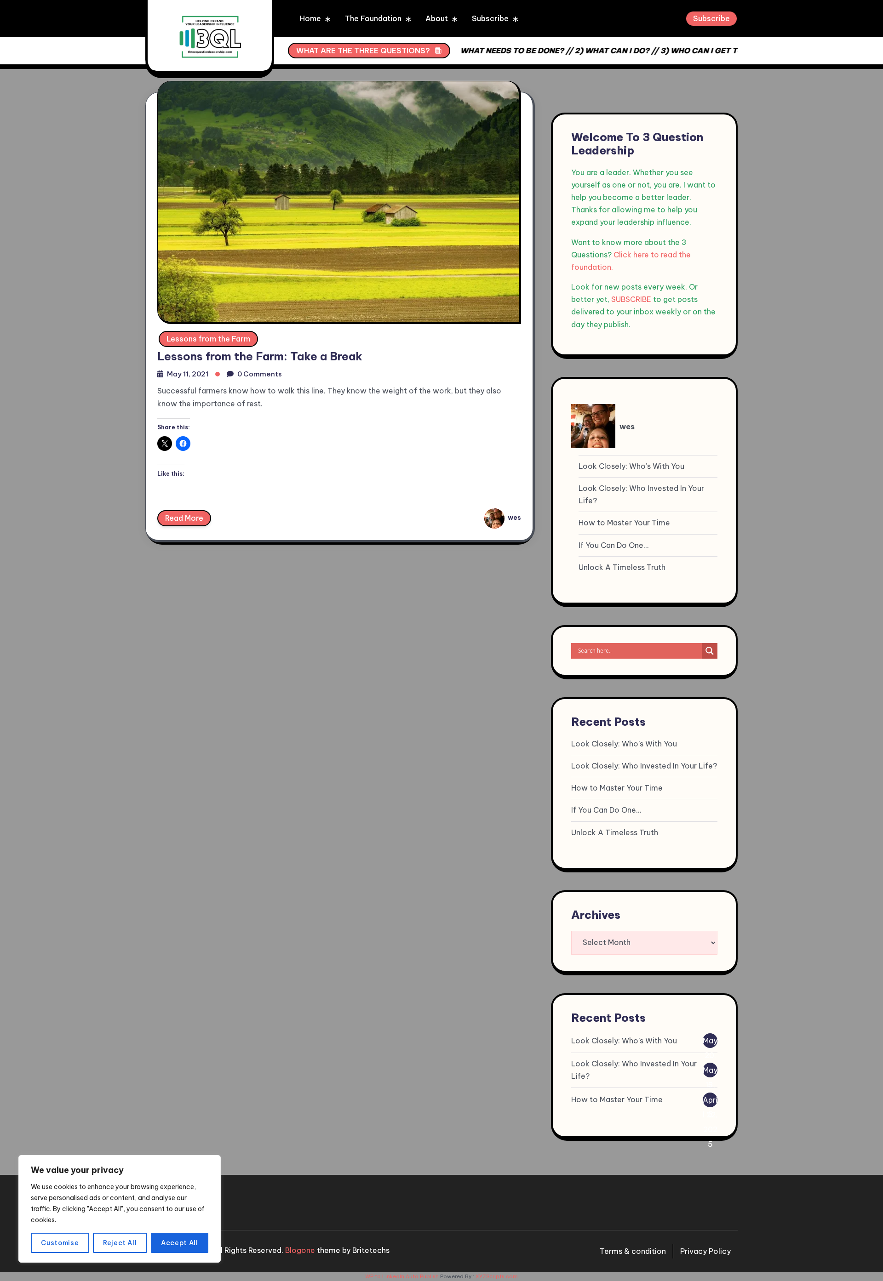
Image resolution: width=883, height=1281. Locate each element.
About (436, 18)
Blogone (300, 1250)
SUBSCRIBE (631, 299)
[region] (119, 1209)
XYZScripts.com (497, 1276)
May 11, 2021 (187, 374)
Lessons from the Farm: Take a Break (259, 356)
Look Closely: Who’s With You (631, 466)
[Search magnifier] (709, 651)
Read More (184, 518)
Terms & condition (633, 1251)
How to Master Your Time (624, 522)
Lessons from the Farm (208, 338)
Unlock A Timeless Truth (622, 567)
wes (513, 517)
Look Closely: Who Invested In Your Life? (641, 494)
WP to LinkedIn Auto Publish (402, 1276)
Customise (60, 1243)
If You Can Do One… (613, 545)
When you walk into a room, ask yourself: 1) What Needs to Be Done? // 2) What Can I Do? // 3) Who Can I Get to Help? (496, 50)
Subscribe (490, 18)
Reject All (120, 1243)
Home (310, 18)
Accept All (179, 1243)
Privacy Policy (705, 1251)
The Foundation (373, 18)
